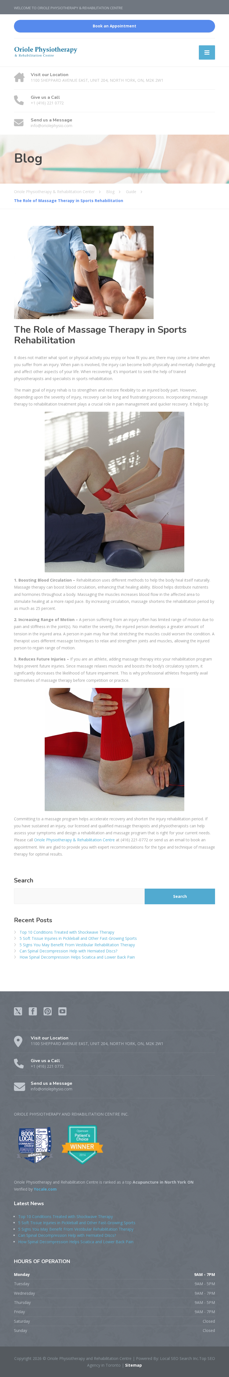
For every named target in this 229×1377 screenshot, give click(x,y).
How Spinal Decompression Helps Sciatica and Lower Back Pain (77, 957)
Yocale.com (45, 1189)
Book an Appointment (114, 26)
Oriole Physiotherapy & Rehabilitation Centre (74, 839)
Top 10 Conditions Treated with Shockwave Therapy (67, 932)
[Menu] (207, 52)
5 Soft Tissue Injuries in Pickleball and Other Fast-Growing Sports (78, 938)
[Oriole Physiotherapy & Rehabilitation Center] (46, 51)
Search (23, 880)
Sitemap (133, 1365)
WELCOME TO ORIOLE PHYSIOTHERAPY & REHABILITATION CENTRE (68, 7)
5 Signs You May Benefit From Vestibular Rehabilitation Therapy (77, 944)
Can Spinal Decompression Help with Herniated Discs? (68, 951)
